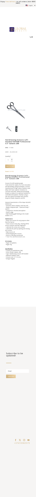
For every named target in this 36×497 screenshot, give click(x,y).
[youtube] (28, 440)
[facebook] (15, 440)
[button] (30, 5)
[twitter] (19, 440)
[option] (16, 110)
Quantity (8, 156)
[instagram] (24, 440)
